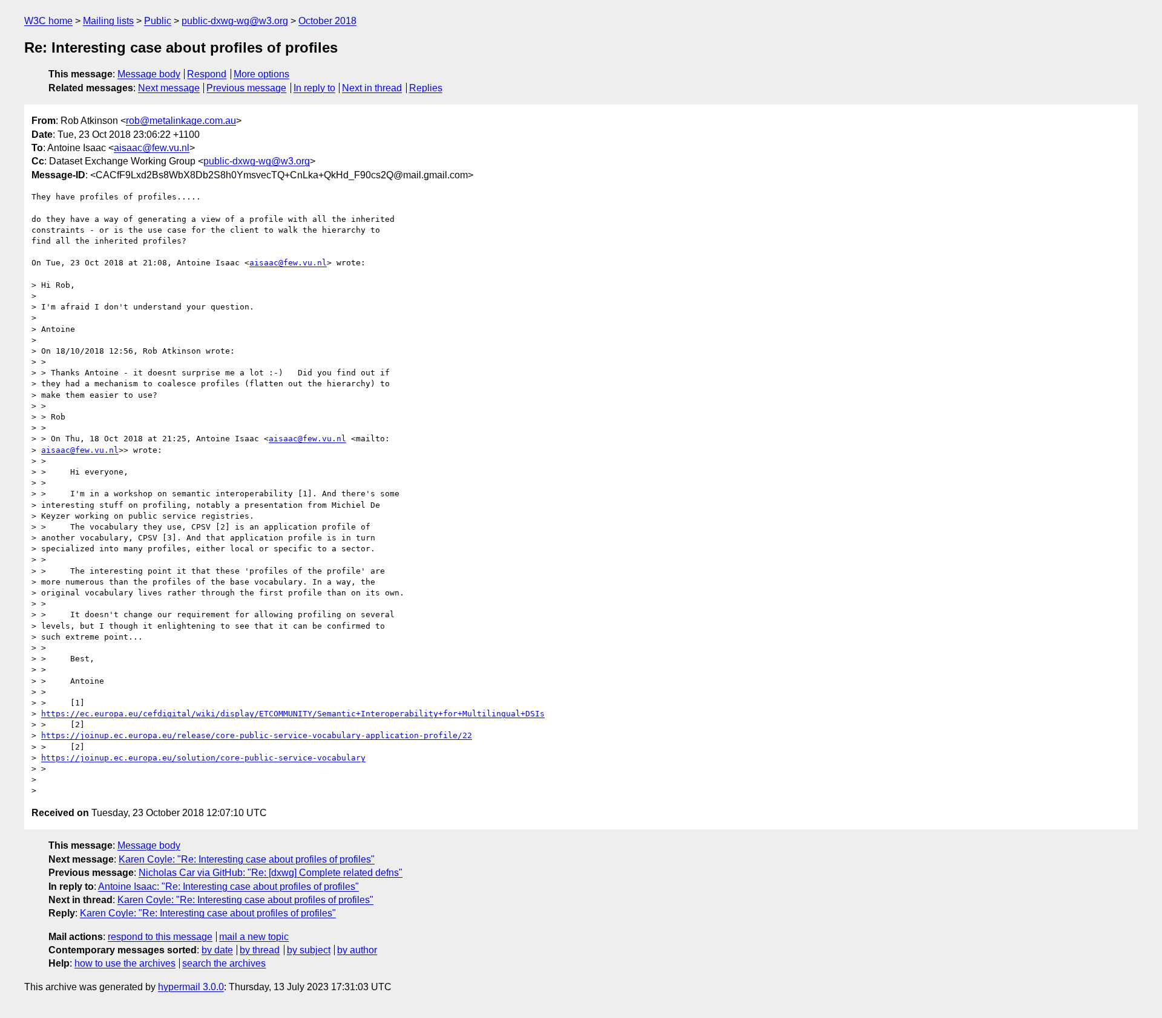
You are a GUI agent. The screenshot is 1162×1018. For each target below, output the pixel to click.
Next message (169, 88)
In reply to (314, 88)
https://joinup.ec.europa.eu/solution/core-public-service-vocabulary (203, 757)
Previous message (246, 88)
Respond (206, 74)
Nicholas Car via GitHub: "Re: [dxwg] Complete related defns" (270, 872)
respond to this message (160, 937)
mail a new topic (254, 937)
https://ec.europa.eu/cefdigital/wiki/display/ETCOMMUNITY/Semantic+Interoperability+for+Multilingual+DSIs (293, 713)
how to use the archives (125, 963)
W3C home (48, 21)
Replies (425, 88)
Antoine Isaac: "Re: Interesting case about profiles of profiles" (228, 886)
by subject (308, 950)
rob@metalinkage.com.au (181, 120)
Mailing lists (108, 21)
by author (357, 950)
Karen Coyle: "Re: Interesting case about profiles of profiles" (247, 859)
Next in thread (372, 88)
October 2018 (327, 21)
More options (261, 74)
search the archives (224, 963)
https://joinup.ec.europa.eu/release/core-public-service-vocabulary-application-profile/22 (256, 735)
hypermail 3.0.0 (191, 987)
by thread (260, 950)
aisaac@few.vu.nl (151, 148)
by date (217, 950)
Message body (148, 74)
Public (157, 21)
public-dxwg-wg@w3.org (235, 21)
